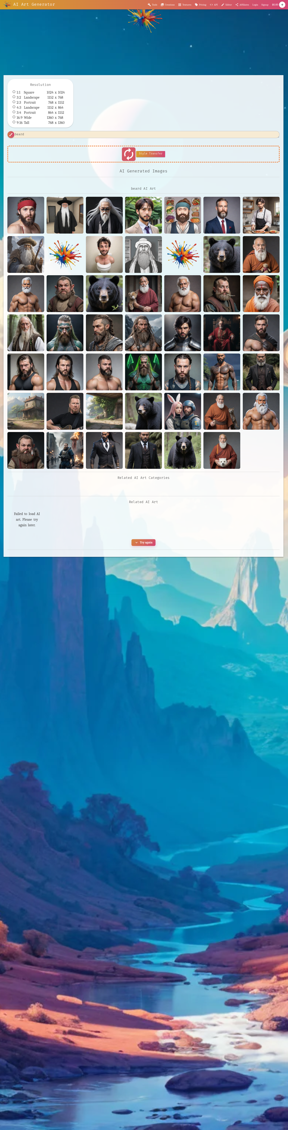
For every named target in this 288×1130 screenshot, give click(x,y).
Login (255, 4)
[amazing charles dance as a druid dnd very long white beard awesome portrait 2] (25, 332)
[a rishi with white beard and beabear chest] (25, 293)
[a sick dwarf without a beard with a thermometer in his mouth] (65, 293)
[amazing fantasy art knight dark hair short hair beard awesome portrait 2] (182, 332)
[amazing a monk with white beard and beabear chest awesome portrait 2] (143, 293)
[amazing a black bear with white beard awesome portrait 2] (104, 293)
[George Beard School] (104, 254)
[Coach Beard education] (221, 215)
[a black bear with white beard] (221, 254)
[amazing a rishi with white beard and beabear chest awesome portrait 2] (182, 293)
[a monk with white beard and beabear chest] (261, 254)
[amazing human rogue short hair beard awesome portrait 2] (261, 332)
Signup (264, 4)
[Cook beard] (261, 215)
